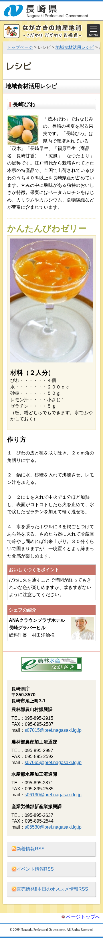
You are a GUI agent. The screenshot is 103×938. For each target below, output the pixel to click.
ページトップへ (82, 917)
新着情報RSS (31, 848)
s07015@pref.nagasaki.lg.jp (53, 730)
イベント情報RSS (35, 869)
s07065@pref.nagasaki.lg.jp (53, 762)
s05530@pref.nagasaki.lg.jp (53, 827)
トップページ (20, 47)
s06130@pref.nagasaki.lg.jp (53, 794)
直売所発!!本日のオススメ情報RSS (52, 889)
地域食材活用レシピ (75, 47)
